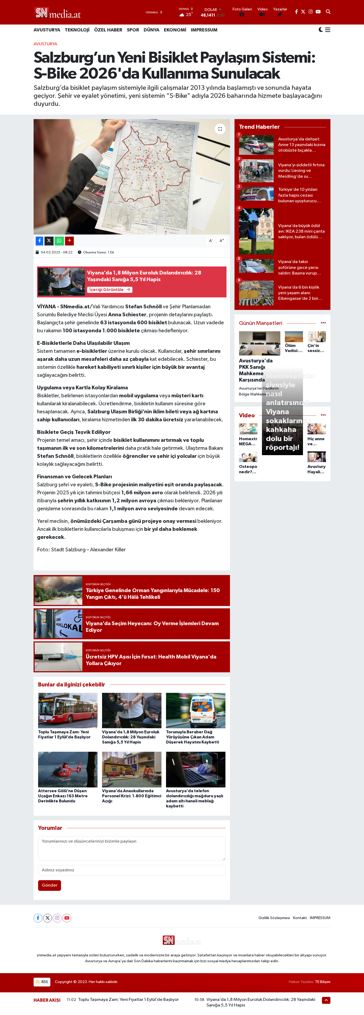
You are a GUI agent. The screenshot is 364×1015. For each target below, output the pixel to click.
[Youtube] (66, 918)
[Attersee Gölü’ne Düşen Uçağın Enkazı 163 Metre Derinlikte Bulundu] (68, 769)
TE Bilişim (322, 982)
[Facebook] (38, 918)
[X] (47, 918)
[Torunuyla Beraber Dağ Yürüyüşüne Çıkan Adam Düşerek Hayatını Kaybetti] (195, 710)
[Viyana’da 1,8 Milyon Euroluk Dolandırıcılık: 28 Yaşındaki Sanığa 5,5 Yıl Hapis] (131, 710)
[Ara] (328, 12)
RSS (44, 982)
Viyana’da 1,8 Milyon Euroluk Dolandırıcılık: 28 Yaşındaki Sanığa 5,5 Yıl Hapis (130, 737)
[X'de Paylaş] (49, 241)
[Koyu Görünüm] (321, 30)
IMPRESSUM (204, 30)
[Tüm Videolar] (323, 415)
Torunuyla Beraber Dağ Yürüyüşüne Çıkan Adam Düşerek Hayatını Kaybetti (192, 737)
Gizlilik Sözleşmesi (274, 918)
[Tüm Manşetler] (323, 323)
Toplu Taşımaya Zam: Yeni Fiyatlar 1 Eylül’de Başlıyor (128, 999)
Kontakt (300, 918)
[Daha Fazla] (69, 241)
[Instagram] (57, 918)
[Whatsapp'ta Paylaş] (59, 241)
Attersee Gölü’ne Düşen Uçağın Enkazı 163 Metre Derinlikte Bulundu (63, 796)
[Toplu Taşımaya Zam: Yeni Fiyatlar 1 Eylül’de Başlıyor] (68, 710)
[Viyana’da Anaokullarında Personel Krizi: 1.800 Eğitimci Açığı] (131, 769)
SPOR (133, 30)
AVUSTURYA (47, 30)
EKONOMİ (175, 30)
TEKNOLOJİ (77, 30)
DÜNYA (151, 30)
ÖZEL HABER (108, 30)
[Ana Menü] (327, 30)
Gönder (50, 885)
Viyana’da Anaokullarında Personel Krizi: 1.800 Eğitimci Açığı (131, 796)
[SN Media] (58, 12)
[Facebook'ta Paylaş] (39, 241)
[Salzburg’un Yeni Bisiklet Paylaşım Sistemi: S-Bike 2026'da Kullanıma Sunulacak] (132, 176)
